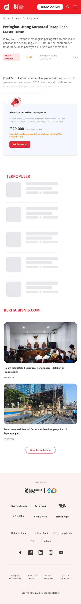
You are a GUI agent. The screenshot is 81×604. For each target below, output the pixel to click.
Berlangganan (50, 6)
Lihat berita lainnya (40, 450)
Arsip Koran (33, 18)
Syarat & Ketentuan (65, 577)
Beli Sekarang (19, 144)
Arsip (18, 18)
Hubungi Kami (18, 533)
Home (6, 18)
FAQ (32, 540)
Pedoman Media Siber (49, 577)
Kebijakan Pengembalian (15, 577)
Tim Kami (46, 540)
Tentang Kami (40, 533)
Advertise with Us (62, 533)
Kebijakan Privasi (32, 577)
